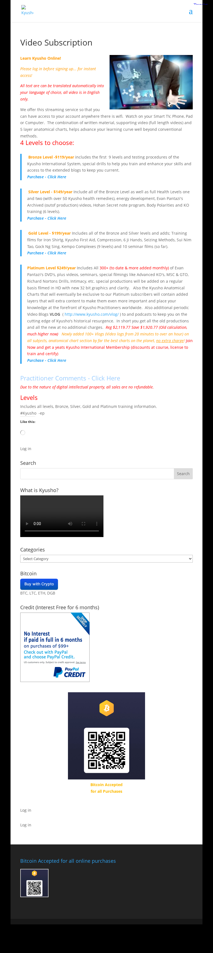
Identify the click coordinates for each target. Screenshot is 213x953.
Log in (25, 448)
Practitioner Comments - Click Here (70, 378)
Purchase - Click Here (46, 176)
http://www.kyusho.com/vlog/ (92, 314)
